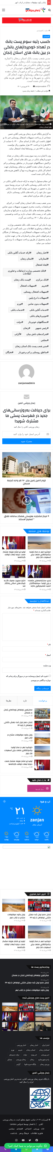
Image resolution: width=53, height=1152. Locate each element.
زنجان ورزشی (21, 1059)
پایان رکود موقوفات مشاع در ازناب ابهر (19, 736)
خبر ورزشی (45, 1055)
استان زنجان (26, 258)
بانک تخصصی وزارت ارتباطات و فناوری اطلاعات (26, 272)
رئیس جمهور (41, 328)
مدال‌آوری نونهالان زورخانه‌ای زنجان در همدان (18, 711)
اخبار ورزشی (21, 1045)
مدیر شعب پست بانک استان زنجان (31, 346)
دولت (19, 322)
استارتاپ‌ (43, 258)
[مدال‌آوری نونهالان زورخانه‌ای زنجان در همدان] (42, 713)
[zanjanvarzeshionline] (26, 20)
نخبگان (9, 352)
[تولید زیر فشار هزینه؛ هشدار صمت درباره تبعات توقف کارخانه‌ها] (13, 542)
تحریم (44, 285)
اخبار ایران (45, 1045)
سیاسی (12, 1129)
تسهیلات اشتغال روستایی (35, 291)
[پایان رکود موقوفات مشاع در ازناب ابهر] (42, 738)
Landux (13, 1124)
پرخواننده (43, 700)
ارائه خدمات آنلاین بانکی (19, 252)
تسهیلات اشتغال (27, 285)
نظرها (8, 700)
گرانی (17, 334)
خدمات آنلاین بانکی (38, 309)
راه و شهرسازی (43, 1059)
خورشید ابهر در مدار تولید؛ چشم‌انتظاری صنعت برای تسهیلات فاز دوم (40, 554)
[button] (27, 1146)
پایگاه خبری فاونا (30, 1064)
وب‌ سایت (47, 665)
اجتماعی (28, 1129)
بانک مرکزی (41, 279)
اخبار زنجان (41, 252)
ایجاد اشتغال (41, 264)
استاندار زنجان (44, 1050)
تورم (19, 303)
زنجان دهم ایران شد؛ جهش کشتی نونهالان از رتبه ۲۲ (18, 724)
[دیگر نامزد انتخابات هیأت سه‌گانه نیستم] (43, 1026)
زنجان (26, 328)
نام (49, 644)
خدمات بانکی (17, 309)
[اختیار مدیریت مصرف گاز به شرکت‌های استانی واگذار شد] (13, 571)
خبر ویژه (34, 1055)
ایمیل (48, 655)
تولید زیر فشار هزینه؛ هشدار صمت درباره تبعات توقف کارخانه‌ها (14, 554)
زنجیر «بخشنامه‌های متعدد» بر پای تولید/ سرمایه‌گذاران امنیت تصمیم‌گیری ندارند (39, 583)
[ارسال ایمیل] (34, 86)
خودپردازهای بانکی (38, 316)
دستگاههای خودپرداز (37, 322)
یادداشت (13, 1133)
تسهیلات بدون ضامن (37, 303)
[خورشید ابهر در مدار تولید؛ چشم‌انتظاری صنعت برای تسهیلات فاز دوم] (39, 542)
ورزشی (36, 1129)
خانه (46, 30)
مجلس (44, 340)
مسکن (9, 1059)
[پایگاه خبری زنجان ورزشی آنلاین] (34, 10)
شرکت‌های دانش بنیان (36, 334)
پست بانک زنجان (21, 279)
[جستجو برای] (49, 11)
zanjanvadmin (40, 86)
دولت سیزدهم (14, 1055)
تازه (25, 700)
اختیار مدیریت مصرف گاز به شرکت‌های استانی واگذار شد (14, 583)
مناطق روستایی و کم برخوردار (33, 352)
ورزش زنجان (44, 1064)
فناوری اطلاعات (37, 1133)
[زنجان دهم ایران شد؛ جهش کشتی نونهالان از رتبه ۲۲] (42, 726)
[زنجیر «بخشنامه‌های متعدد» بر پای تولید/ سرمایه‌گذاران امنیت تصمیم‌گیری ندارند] (39, 571)
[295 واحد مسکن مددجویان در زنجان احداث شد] (26, 1026)
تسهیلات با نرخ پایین (38, 297)
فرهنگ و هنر (24, 1133)
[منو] (3, 11)
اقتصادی (40, 30)
